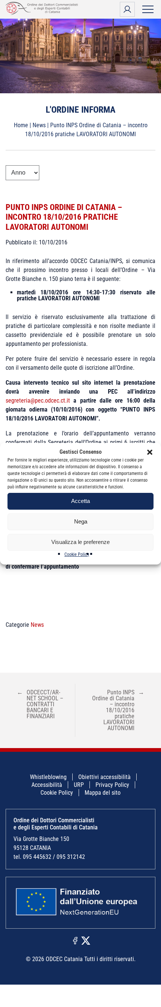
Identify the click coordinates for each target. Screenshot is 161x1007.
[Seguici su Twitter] (85, 940)
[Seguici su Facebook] (75, 940)
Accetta (80, 501)
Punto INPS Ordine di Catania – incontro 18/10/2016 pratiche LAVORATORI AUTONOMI (64, 217)
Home (21, 125)
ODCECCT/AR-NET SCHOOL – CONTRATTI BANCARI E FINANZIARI (40, 704)
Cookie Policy (76, 554)
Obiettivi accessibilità (104, 777)
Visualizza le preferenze (80, 542)
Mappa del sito (103, 792)
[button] (150, 452)
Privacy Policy (112, 784)
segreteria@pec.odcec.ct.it (39, 400)
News (39, 125)
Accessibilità (46, 784)
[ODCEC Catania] (43, 12)
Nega (80, 521)
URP (79, 784)
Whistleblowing (48, 777)
